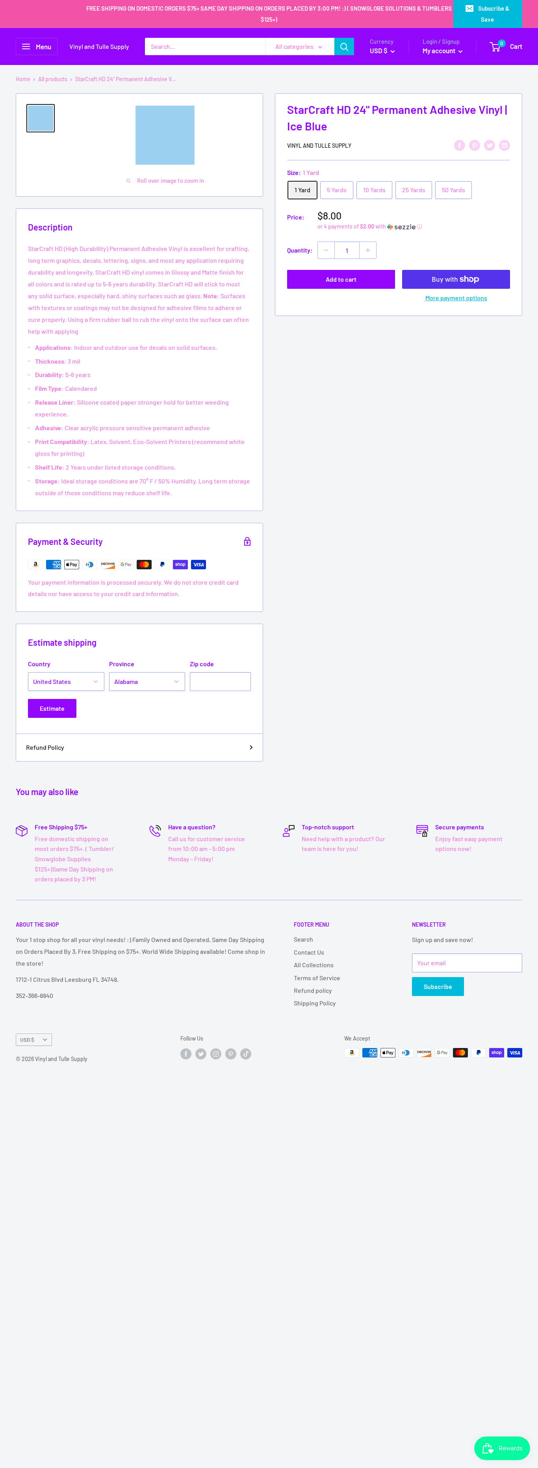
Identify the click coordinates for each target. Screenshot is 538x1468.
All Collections (314, 964)
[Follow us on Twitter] (200, 1053)
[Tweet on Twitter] (489, 145)
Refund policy (313, 990)
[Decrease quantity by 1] (326, 250)
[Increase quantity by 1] (368, 250)
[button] (413, 226)
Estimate (52, 708)
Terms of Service (317, 977)
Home (23, 79)
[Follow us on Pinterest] (230, 1053)
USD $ (27, 1039)
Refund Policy (45, 747)
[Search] (344, 46)
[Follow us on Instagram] (215, 1053)
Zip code (202, 663)
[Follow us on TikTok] (245, 1053)
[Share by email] (504, 145)
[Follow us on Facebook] (185, 1053)
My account (439, 50)
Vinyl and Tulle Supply (319, 145)
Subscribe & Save (493, 14)
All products (52, 79)
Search (303, 939)
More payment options (456, 297)
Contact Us (309, 952)
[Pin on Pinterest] (474, 145)
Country (39, 663)
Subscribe (438, 986)
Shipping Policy (315, 1003)
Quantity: (300, 250)
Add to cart (341, 279)
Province (121, 663)
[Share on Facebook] (459, 145)
